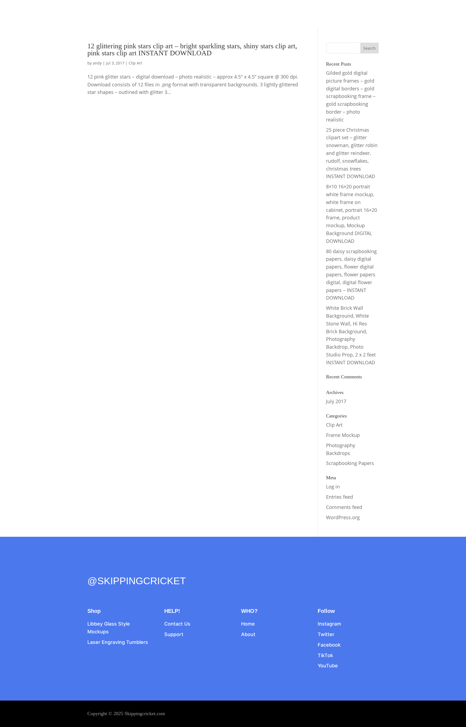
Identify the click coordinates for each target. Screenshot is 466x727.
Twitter (326, 634)
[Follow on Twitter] (103, 569)
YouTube (328, 665)
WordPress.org (343, 517)
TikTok (325, 655)
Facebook (329, 645)
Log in (333, 486)
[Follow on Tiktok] (125, 569)
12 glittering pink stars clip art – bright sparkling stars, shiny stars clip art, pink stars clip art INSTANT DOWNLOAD (192, 49)
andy (97, 63)
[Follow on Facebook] (91, 569)
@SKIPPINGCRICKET (136, 580)
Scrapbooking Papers (350, 463)
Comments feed (344, 507)
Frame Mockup (343, 435)
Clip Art (135, 63)
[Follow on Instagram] (114, 569)
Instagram (329, 624)
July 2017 (336, 401)
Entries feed (339, 497)
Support (173, 634)
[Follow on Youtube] (137, 569)
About (248, 634)
